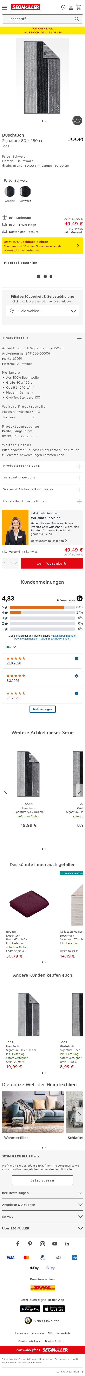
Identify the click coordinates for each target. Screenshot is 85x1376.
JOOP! (6, 146)
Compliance (21, 1332)
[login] (71, 7)
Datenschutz (63, 1332)
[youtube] (54, 1244)
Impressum (38, 1332)
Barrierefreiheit (54, 1341)
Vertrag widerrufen (68, 1371)
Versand (76, 232)
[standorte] (64, 7)
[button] (9, 194)
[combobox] (10, 563)
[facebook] (17, 1244)
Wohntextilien (16, 1137)
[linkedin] (67, 1244)
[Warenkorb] (79, 7)
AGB (50, 1332)
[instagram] (42, 1244)
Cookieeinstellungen (30, 1341)
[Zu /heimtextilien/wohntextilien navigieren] (33, 1112)
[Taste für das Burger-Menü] (4, 7)
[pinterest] (30, 1244)
